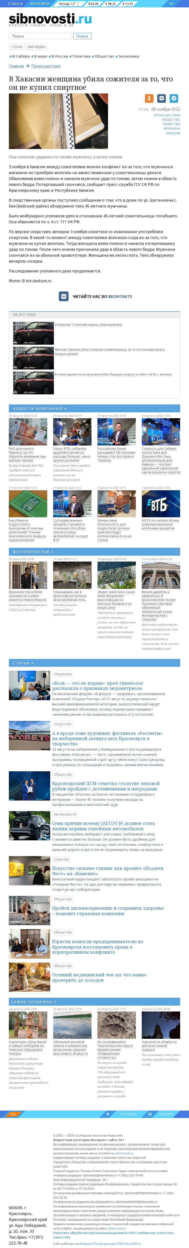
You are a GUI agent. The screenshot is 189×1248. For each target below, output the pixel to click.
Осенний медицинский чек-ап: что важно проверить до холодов (99, 977)
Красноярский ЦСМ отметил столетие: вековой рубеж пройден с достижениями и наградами (106, 786)
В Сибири (21, 56)
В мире (40, 56)
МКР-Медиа (37, 47)
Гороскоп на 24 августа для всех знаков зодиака (159, 1046)
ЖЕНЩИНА (171, 128)
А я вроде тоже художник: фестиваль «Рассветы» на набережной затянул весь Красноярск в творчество (107, 738)
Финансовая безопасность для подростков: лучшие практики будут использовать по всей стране (114, 530)
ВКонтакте (120, 296)
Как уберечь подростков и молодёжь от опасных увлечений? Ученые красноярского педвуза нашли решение (27, 530)
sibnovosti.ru (124, 1153)
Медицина (63, 673)
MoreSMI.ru (132, 1244)
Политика (81, 56)
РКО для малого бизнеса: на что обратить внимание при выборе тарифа (27, 454)
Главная (16, 66)
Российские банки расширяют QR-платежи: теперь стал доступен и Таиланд (116, 454)
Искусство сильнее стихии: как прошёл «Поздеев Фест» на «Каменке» (107, 871)
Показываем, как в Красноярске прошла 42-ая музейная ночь (69, 596)
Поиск (82, 36)
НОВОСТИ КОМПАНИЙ (40, 408)
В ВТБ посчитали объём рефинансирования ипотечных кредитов (160, 524)
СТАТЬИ (23, 662)
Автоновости (65, 814)
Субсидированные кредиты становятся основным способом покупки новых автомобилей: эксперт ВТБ (70, 530)
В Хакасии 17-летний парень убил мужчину (88, 324)
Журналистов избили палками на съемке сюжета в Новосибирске (28, 596)
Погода (64, 4)
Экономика (128, 56)
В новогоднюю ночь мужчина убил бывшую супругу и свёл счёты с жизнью (113, 374)
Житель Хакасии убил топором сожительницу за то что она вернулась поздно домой (110, 351)
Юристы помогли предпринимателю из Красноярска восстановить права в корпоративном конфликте (97, 946)
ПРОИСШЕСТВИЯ (167, 115)
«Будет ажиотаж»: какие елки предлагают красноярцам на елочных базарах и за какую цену (116, 600)
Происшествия (45, 66)
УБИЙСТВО (171, 124)
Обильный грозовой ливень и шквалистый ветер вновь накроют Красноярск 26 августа (70, 1048)
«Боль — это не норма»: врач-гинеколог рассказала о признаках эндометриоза (97, 685)
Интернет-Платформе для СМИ (101, 1244)
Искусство (63, 724)
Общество (104, 56)
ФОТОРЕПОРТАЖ (33, 551)
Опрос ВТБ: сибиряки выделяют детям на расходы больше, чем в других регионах (71, 454)
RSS (13, 1114)
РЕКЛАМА (166, 1114)
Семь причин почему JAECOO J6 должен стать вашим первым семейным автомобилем (103, 826)
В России (60, 56)
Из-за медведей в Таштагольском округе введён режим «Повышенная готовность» (115, 1050)
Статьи (16, 47)
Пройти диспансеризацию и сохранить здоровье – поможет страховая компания (108, 910)
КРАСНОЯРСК (39, 3)
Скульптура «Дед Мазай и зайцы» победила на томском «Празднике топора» (28, 1048)
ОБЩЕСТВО (171, 119)
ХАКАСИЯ (173, 133)
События (61, 859)
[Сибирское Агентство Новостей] (50, 18)
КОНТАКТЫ (128, 1114)
